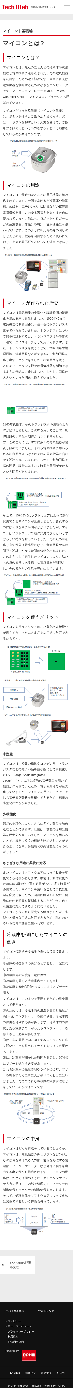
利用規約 (13, 1336)
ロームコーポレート (19, 1326)
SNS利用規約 (16, 1341)
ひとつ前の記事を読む (20, 1265)
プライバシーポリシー (21, 1331)
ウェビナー (14, 1321)
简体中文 (30, 1372)
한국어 (61, 1372)
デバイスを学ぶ (15, 1311)
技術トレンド (46, 1311)
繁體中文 (46, 1372)
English (15, 1372)
